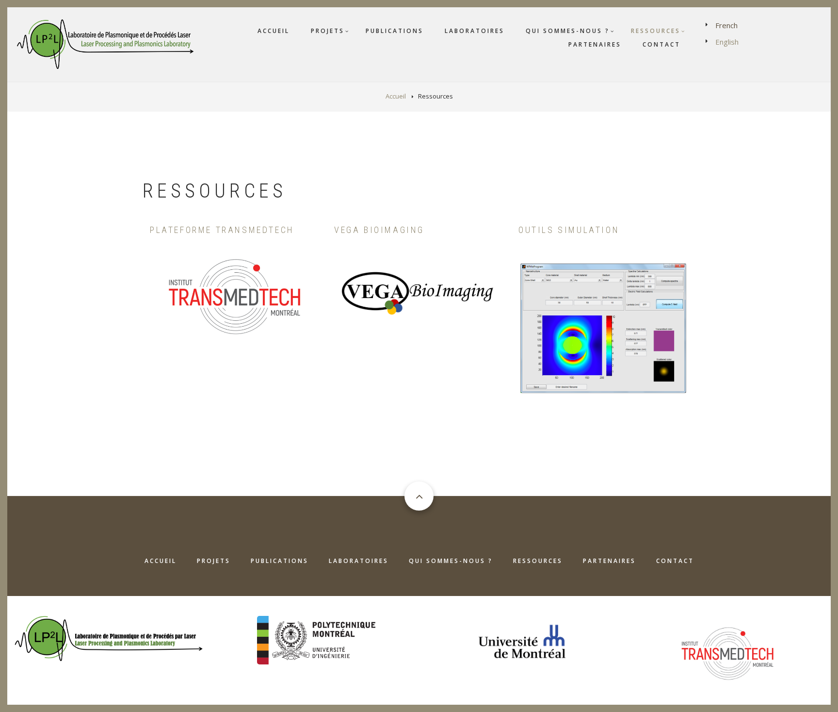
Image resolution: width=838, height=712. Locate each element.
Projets (327, 31)
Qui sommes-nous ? (568, 31)
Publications (394, 31)
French (726, 25)
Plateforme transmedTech (222, 230)
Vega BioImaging (379, 230)
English (727, 42)
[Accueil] (107, 43)
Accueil (274, 31)
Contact (661, 44)
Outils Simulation (568, 230)
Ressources (655, 31)
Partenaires (594, 44)
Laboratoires (474, 31)
